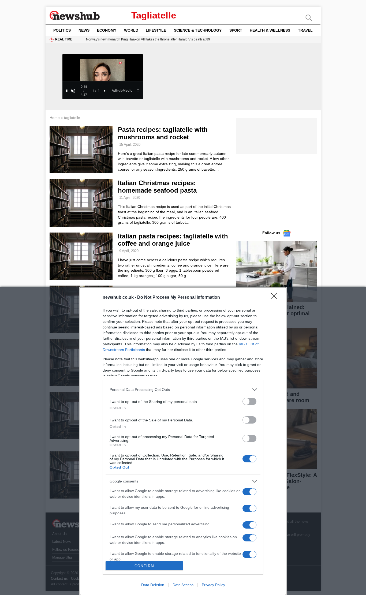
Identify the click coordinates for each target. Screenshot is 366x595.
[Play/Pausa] (67, 91)
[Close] (276, 298)
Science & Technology (198, 30)
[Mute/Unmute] (73, 91)
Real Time (63, 39)
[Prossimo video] (105, 90)
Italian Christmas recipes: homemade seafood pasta (157, 186)
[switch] (249, 401)
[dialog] (183, 441)
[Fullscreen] (138, 91)
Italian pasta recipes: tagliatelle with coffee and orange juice (173, 240)
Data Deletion (152, 585)
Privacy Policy (213, 585)
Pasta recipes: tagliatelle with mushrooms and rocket (163, 133)
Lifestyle (156, 30)
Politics (62, 30)
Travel (305, 30)
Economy (106, 30)
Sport (235, 30)
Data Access (183, 585)
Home (55, 117)
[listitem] (183, 389)
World (131, 30)
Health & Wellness (270, 30)
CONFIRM (144, 566)
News (84, 30)
